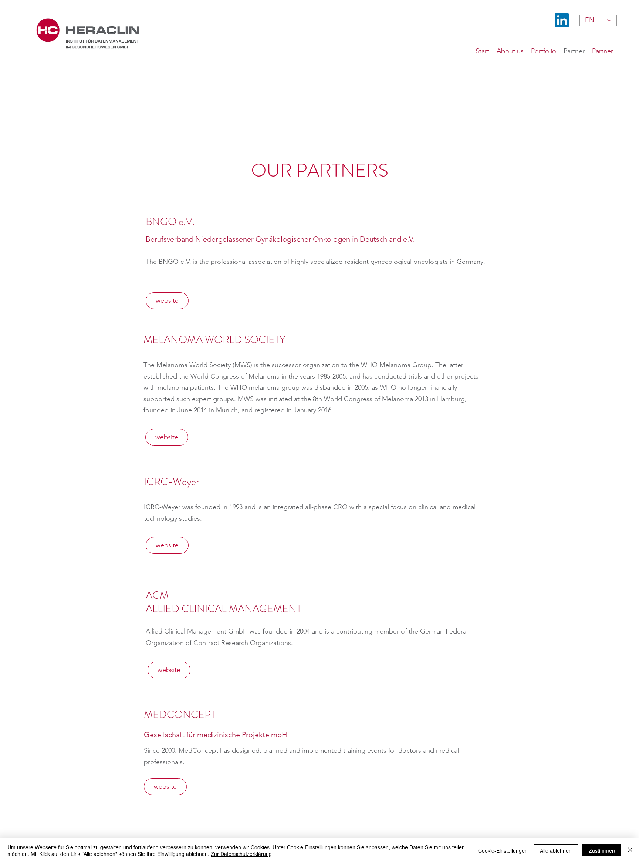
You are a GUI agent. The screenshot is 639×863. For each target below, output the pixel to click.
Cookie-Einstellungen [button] (503, 850)
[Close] (630, 850)
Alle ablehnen (556, 850)
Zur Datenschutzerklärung (241, 853)
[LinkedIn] (562, 20)
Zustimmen (602, 850)
